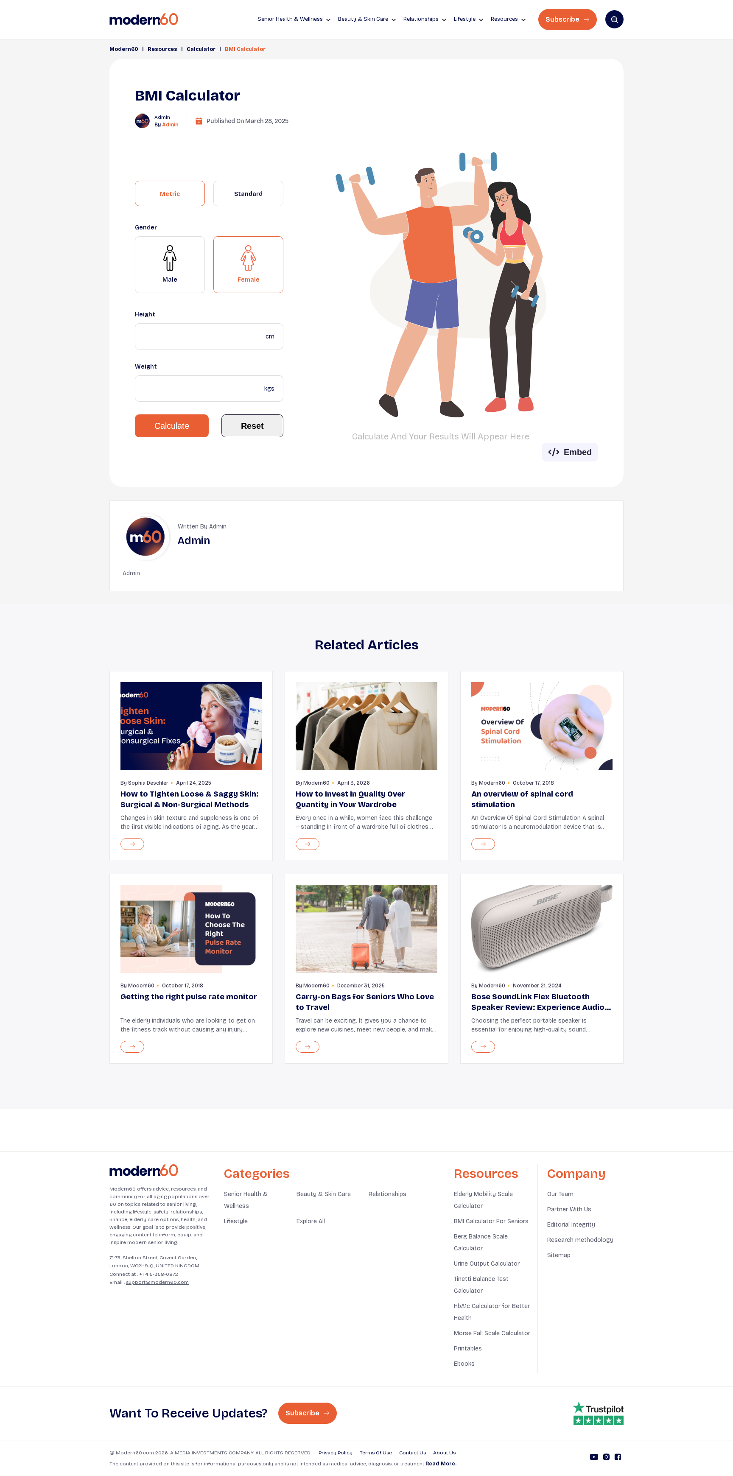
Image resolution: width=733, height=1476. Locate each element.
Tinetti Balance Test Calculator (481, 1284)
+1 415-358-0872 (158, 1274)
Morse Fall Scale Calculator (492, 1333)
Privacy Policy (336, 1453)
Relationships (387, 1194)
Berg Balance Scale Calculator (481, 1242)
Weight (146, 366)
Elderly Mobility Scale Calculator (483, 1200)
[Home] (143, 1170)
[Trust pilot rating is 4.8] (598, 1413)
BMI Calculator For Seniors (491, 1221)
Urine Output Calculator (487, 1263)
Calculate (171, 425)
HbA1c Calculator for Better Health (492, 1312)
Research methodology (580, 1240)
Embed (578, 452)
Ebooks (464, 1363)
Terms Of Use (376, 1453)
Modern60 (123, 49)
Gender (146, 227)
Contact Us (412, 1453)
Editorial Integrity (571, 1224)
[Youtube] (594, 1458)
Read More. (440, 1464)
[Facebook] (617, 1458)
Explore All (311, 1221)
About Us (444, 1453)
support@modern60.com (157, 1282)
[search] (614, 19)
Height (145, 314)
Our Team (560, 1194)
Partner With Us (569, 1209)
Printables (468, 1348)
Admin (170, 125)
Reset (252, 425)
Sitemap (559, 1255)
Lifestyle (236, 1221)
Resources (162, 49)
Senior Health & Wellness (246, 1200)
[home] (143, 19)
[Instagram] (606, 1458)
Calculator (201, 49)
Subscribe (563, 19)
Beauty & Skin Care (324, 1194)
